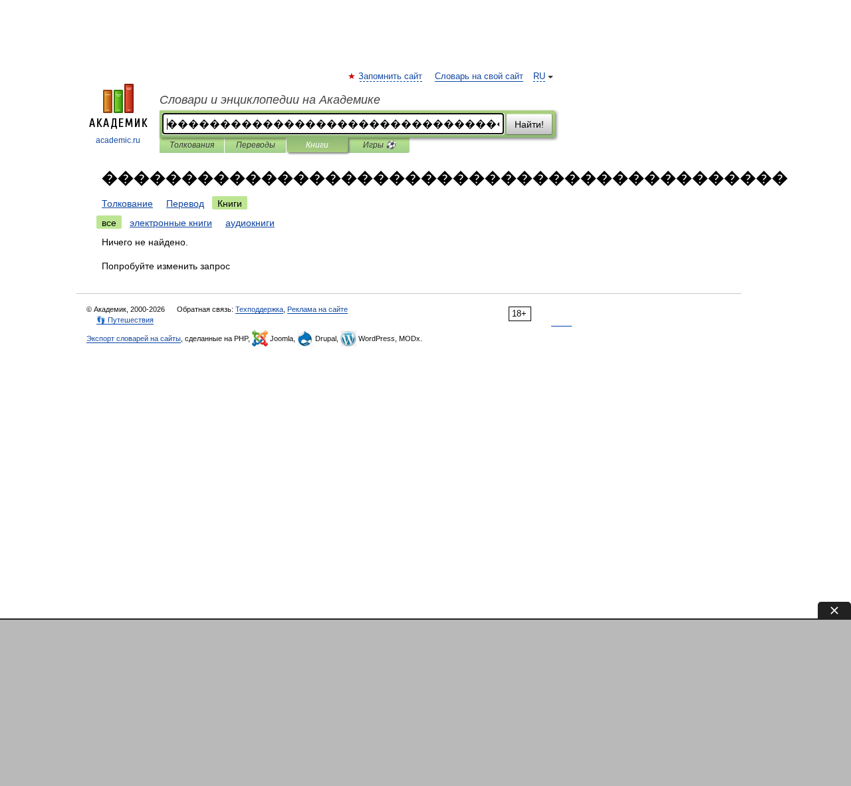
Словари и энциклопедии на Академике (270, 99)
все (109, 222)
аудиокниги (250, 222)
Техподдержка (259, 309)
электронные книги (171, 222)
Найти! (529, 124)
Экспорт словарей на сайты (133, 338)
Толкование (127, 203)
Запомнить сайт (391, 76)
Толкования (192, 145)
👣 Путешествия (125, 320)
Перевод (185, 203)
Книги (317, 145)
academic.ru (118, 140)
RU (539, 76)
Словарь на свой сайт (479, 76)
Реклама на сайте (317, 309)
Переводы (255, 145)
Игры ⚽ (379, 145)
